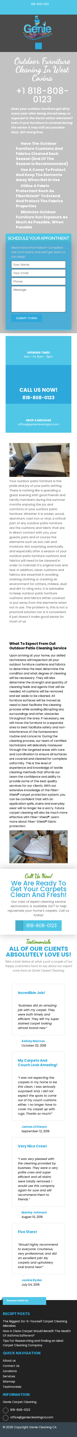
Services (9, 1376)
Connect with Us (17, 1300)
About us (9, 1360)
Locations (10, 1371)
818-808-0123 (40, 4)
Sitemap (9, 1381)
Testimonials (12, 1387)
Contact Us (11, 1366)
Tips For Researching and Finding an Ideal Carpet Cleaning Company (33, 1343)
